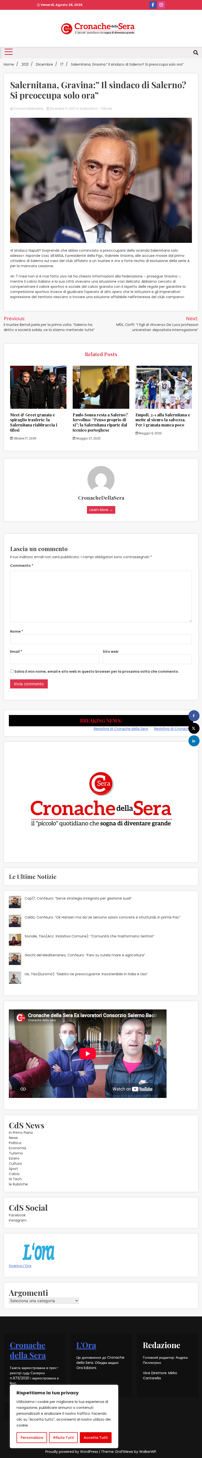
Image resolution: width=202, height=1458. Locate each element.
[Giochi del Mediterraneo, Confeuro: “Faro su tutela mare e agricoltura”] (15, 959)
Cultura (15, 1163)
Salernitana (88, 108)
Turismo (16, 1153)
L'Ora (86, 1345)
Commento (21, 565)
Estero (14, 1158)
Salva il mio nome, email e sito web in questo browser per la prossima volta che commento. (96, 671)
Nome (16, 631)
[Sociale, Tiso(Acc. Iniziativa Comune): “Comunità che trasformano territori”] (15, 941)
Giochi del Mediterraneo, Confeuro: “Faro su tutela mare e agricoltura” (85, 955)
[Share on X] (194, 728)
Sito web (110, 651)
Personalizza (32, 1437)
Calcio (14, 1173)
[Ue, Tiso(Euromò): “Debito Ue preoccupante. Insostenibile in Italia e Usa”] (15, 978)
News (13, 1137)
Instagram (18, 1220)
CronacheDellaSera (28, 108)
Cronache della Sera (28, 1350)
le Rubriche (18, 1184)
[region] (64, 1416)
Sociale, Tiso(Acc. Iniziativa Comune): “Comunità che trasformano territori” (89, 936)
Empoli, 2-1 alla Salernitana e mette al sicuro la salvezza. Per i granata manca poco (162, 420)
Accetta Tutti (95, 1437)
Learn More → (101, 509)
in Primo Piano (21, 1132)
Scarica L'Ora (20, 1265)
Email (16, 651)
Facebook (17, 1215)
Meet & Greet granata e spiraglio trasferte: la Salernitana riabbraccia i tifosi (33, 422)
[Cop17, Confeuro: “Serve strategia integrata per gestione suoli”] (15, 903)
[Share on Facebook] (194, 715)
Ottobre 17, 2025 (24, 438)
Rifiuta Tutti (63, 1437)
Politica (15, 1142)
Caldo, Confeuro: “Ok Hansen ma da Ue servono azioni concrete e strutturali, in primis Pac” (102, 917)
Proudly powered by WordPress (72, 1451)
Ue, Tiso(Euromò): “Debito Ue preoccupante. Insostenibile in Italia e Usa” (86, 974)
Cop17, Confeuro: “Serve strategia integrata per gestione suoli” (78, 898)
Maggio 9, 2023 (150, 433)
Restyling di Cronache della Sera (96, 728)
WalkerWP (147, 1451)
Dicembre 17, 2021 (62, 108)
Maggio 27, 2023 (88, 438)
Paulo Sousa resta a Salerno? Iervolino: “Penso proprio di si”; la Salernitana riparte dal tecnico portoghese (100, 422)
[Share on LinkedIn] (194, 740)
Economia (17, 1148)
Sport (13, 1168)
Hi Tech (15, 1179)
